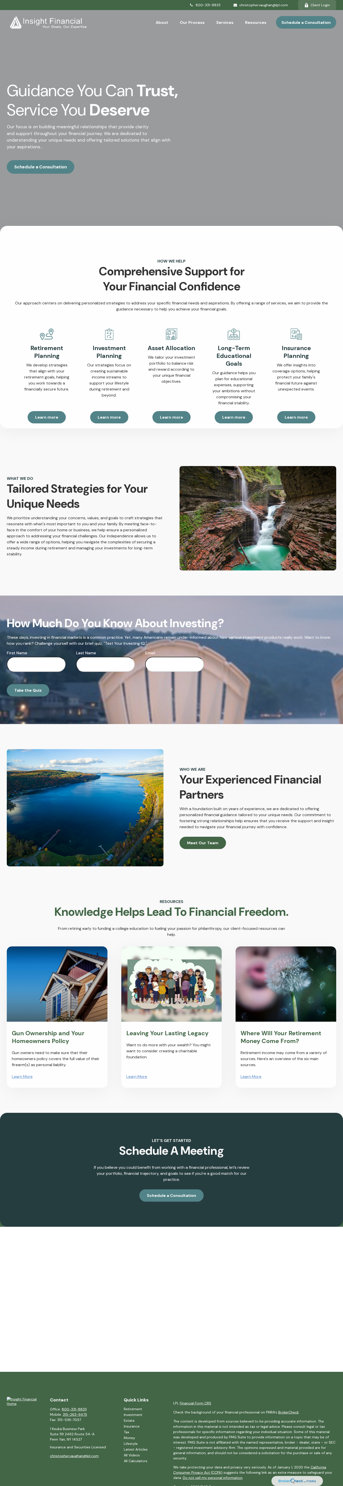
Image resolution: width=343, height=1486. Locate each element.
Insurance (132, 1426)
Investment (133, 1414)
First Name (17, 653)
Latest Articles (136, 1449)
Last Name (86, 653)
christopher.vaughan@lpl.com (263, 5)
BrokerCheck (288, 1412)
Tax (126, 1432)
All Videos (132, 1455)
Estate (129, 1420)
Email (150, 653)
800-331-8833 (208, 5)
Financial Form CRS (195, 1403)
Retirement (133, 1409)
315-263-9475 (75, 1414)
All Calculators (135, 1461)
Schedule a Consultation (40, 167)
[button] (162, 22)
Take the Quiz (28, 690)
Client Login (320, 5)
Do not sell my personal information (213, 1477)
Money (129, 1438)
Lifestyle (131, 1443)
